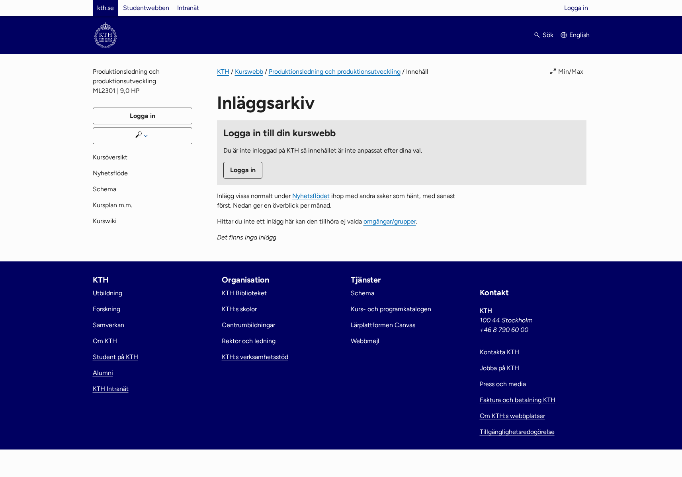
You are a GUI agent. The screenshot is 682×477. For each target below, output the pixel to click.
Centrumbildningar (248, 325)
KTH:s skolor (239, 309)
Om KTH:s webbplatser (512, 416)
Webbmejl (365, 341)
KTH (223, 71)
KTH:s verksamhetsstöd (255, 357)
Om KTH (105, 341)
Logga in (576, 8)
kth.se (105, 8)
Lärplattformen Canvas (383, 325)
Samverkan (108, 325)
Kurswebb (249, 71)
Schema (104, 189)
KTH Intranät (111, 389)
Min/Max (570, 71)
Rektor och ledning (249, 341)
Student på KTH (115, 357)
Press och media (503, 384)
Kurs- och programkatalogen (391, 309)
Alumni (103, 373)
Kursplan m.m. (112, 205)
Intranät (188, 8)
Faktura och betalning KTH (517, 400)
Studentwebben (146, 8)
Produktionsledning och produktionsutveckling (335, 71)
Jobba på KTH (499, 368)
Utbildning (107, 293)
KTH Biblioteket (244, 293)
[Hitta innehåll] (142, 136)
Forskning (106, 309)
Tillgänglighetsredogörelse (517, 432)
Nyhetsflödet (311, 196)
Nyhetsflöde (110, 173)
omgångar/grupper (389, 221)
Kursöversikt (110, 157)
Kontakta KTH (499, 352)
